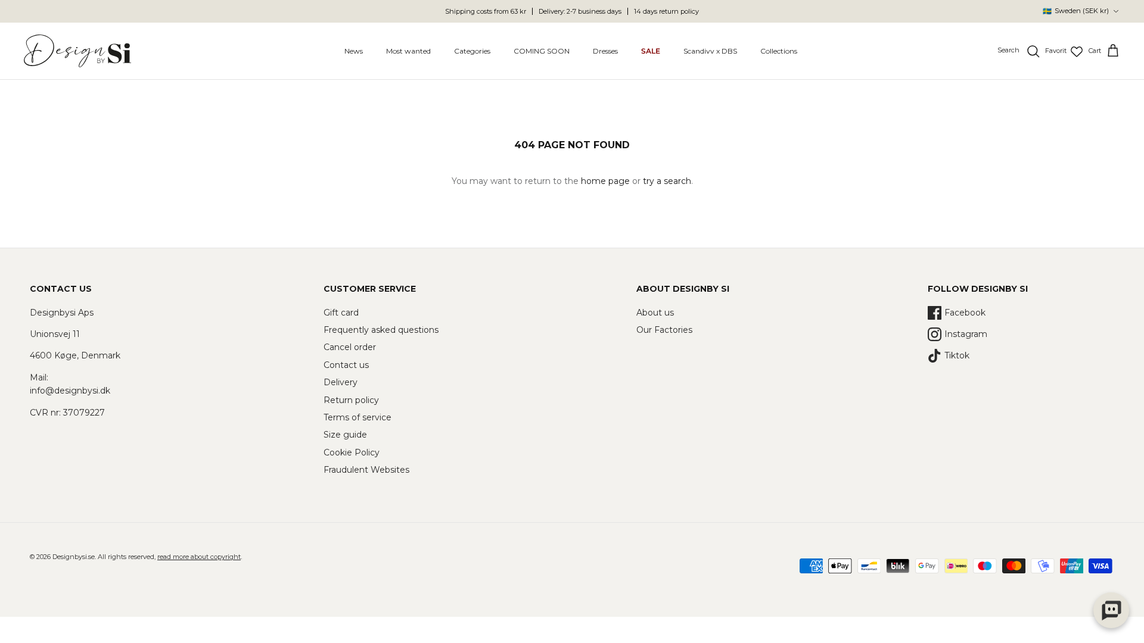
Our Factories (664, 329)
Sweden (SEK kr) (1076, 11)
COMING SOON (542, 50)
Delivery (341, 382)
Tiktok (956, 355)
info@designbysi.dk (70, 390)
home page (605, 181)
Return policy (351, 400)
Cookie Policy (352, 452)
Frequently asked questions (381, 329)
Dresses (605, 50)
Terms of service (357, 417)
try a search (667, 181)
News (353, 50)
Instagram (965, 334)
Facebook (965, 312)
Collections (778, 50)
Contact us (346, 365)
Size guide (345, 434)
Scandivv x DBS (710, 50)
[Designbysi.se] (77, 51)
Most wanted (408, 50)
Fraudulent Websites (366, 469)
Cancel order (350, 347)
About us (655, 312)
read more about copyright (199, 557)
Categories (472, 50)
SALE (650, 50)
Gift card (341, 312)
